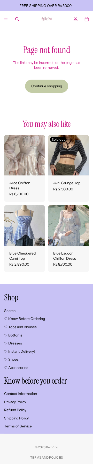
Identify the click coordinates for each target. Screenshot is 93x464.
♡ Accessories (16, 367)
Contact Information (20, 393)
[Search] (17, 19)
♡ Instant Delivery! (19, 351)
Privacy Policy (15, 401)
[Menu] (6, 19)
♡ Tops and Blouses (20, 326)
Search (10, 310)
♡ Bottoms (13, 335)
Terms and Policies (46, 457)
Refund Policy (15, 410)
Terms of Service (18, 426)
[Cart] (86, 19)
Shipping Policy (16, 418)
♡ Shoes (11, 359)
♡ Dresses (13, 343)
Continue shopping (46, 86)
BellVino (52, 447)
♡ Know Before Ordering (24, 318)
